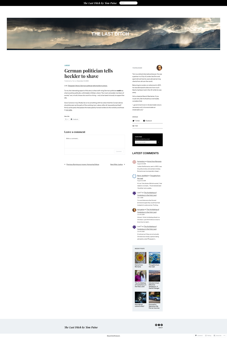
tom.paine (140, 209)
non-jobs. (69, 110)
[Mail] (159, 325)
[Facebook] (156, 325)
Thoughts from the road (154, 266)
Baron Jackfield (142, 176)
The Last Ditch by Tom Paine (100, 3)
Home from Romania (154, 161)
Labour (67, 65)
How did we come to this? (139, 305)
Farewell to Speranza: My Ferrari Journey (154, 306)
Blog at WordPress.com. (113, 335)
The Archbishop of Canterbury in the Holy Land (140, 284)
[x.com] (162, 325)
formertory (141, 161)
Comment (119, 151)
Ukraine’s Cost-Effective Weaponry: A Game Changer (154, 285)
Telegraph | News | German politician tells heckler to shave (87, 86)
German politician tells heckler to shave (88, 73)
